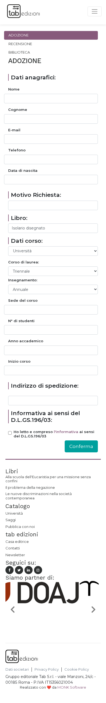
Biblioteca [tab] (19, 52)
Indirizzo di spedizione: (45, 385)
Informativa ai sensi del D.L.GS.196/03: (45, 416)
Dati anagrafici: (33, 77)
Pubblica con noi (20, 526)
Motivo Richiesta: (36, 194)
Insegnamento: (22, 280)
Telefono (17, 150)
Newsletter (15, 555)
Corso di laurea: (23, 262)
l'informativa (66, 432)
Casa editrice (17, 541)
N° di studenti (21, 321)
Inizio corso (19, 361)
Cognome (17, 110)
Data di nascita (23, 171)
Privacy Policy (47, 669)
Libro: (19, 217)
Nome (14, 89)
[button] (12, 609)
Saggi (10, 520)
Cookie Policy (76, 669)
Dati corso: (27, 240)
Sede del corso (23, 300)
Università (14, 513)
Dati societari (17, 669)
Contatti (12, 548)
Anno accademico (25, 341)
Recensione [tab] (20, 44)
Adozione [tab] (18, 35)
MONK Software (71, 687)
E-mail (14, 130)
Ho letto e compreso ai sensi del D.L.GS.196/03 (54, 434)
